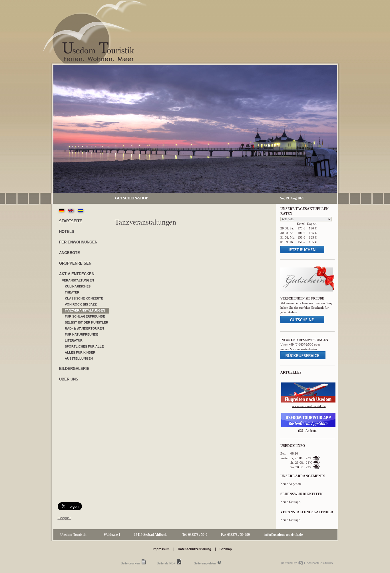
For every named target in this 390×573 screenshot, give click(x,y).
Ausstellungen (79, 358)
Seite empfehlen (205, 563)
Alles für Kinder (80, 352)
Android (311, 430)
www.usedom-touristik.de (309, 406)
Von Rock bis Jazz (81, 304)
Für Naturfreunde (81, 334)
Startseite (70, 221)
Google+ (64, 518)
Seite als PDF (166, 563)
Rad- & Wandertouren (84, 328)
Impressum (161, 549)
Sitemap (226, 549)
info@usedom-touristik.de (283, 535)
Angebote (69, 253)
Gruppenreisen (75, 263)
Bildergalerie (74, 368)
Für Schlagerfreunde (85, 316)
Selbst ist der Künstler (86, 322)
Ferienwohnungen (78, 242)
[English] (71, 213)
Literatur (74, 340)
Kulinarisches (78, 286)
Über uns (68, 379)
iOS (300, 430)
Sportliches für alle (84, 346)
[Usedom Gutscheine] (307, 290)
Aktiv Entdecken (76, 274)
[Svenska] (80, 213)
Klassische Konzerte (84, 298)
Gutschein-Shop (131, 198)
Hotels (66, 231)
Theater (72, 292)
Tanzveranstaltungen (85, 310)
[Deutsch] (62, 213)
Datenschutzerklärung (194, 549)
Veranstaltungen (78, 280)
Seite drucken (130, 563)
